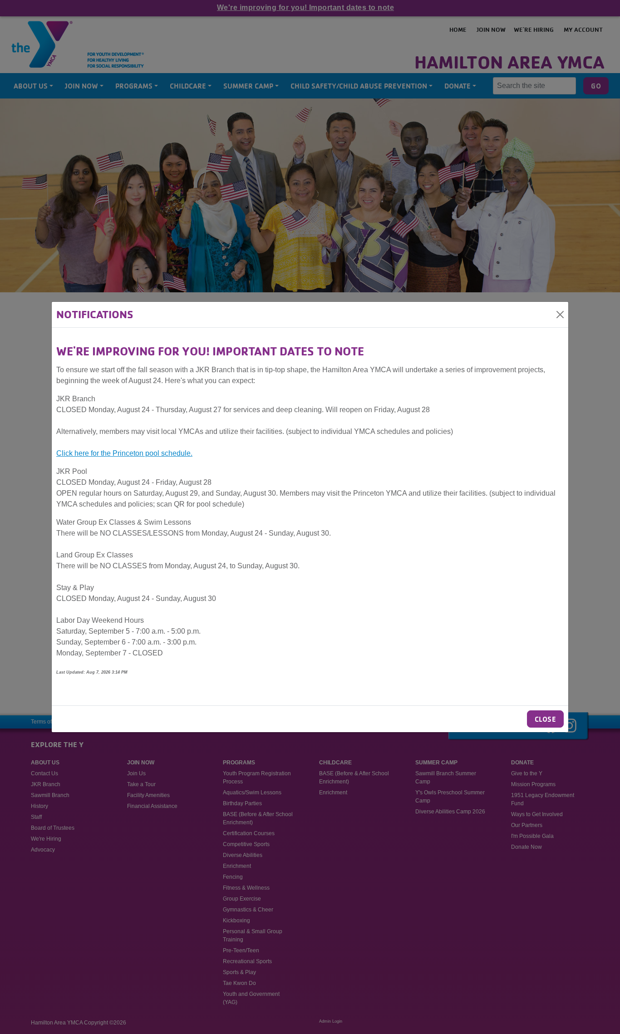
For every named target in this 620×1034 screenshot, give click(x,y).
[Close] (560, 314)
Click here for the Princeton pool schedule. (124, 453)
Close (545, 719)
